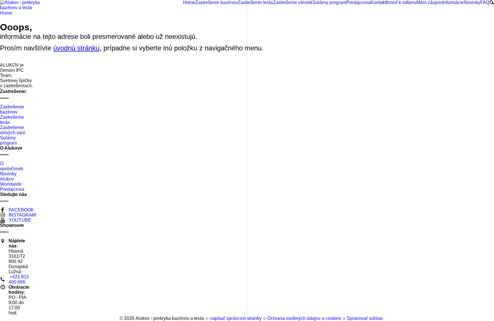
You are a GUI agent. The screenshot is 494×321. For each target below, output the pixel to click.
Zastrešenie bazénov (12, 109)
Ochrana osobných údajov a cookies (304, 318)
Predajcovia (12, 189)
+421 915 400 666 (19, 279)
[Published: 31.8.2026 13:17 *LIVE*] (116, 318)
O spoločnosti (11, 166)
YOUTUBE (20, 220)
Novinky (8, 173)
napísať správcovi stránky (236, 318)
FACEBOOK (21, 209)
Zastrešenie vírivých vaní (12, 130)
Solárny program (8, 140)
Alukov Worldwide (11, 182)
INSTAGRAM (22, 215)
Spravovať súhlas (365, 318)
